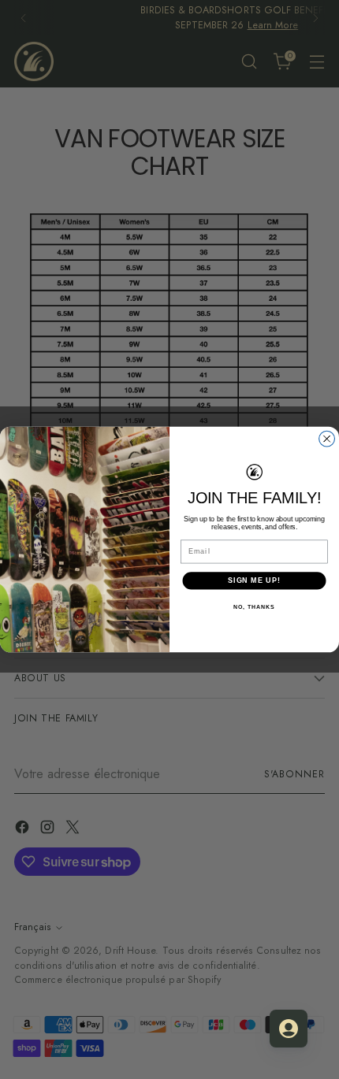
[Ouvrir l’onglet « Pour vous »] (288, 1028)
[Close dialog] (327, 439)
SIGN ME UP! (254, 580)
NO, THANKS (253, 606)
